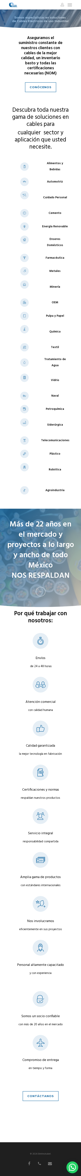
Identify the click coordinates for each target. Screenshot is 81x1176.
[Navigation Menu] (70, 5)
